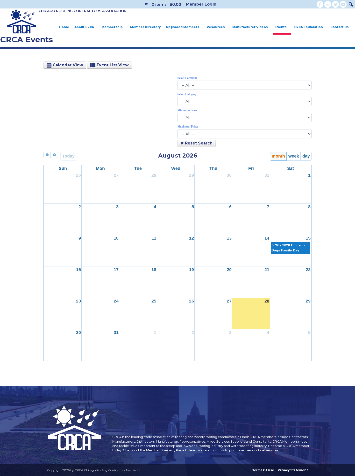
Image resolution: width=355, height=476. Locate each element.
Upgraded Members (182, 27)
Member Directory (145, 27)
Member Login (201, 4)
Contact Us (339, 27)
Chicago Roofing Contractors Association (83, 11)
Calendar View (67, 65)
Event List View (112, 65)
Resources (216, 27)
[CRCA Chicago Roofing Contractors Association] (21, 21)
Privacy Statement (293, 470)
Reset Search (198, 143)
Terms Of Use (263, 470)
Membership (112, 27)
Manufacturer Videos (250, 27)
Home (64, 27)
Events (281, 27)
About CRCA (84, 27)
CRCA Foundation (308, 27)
